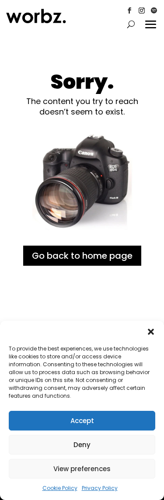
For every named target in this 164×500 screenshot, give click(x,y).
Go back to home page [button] (82, 256)
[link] (36, 21)
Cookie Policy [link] (59, 488)
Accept (82, 420)
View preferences (82, 468)
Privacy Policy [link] (100, 488)
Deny (82, 444)
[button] (151, 331)
